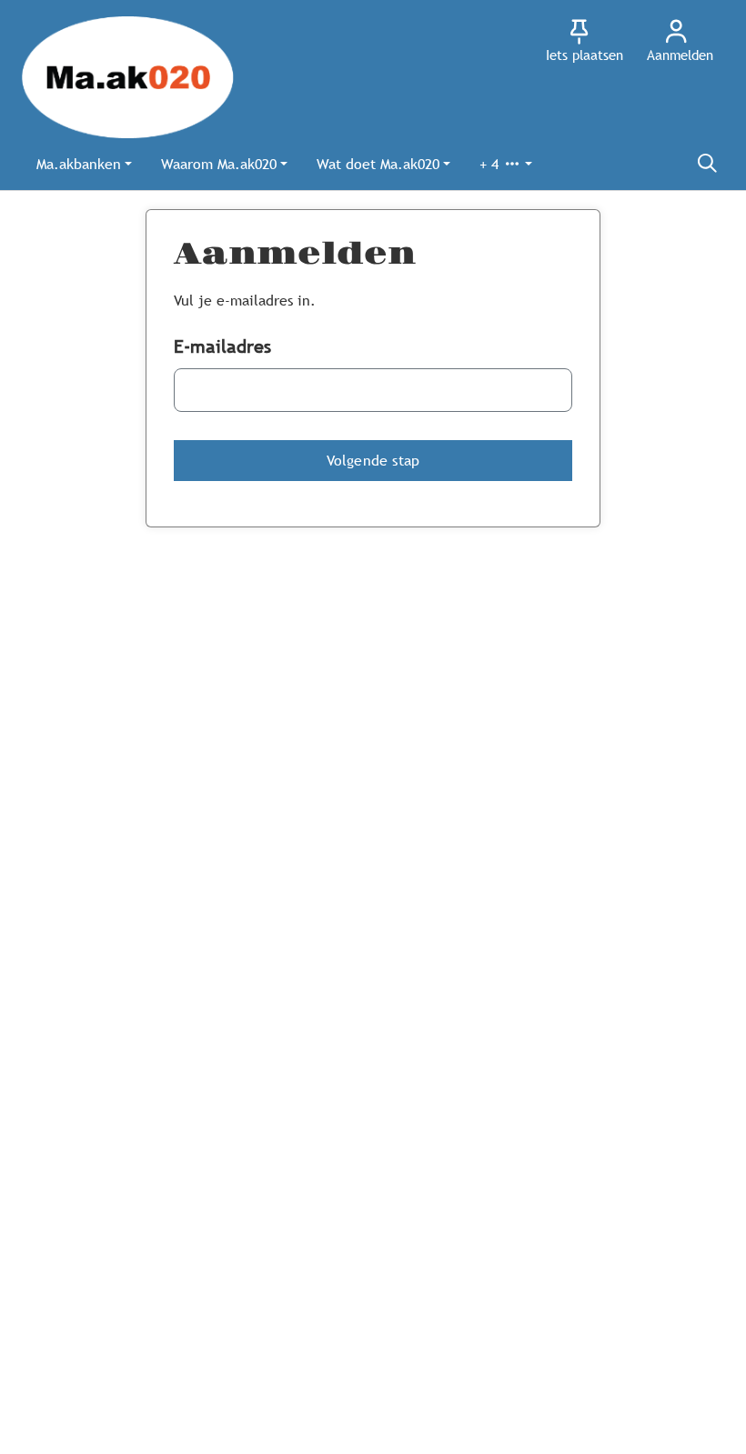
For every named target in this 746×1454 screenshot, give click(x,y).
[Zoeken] (707, 163)
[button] (84, 163)
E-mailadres (222, 346)
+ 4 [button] (491, 164)
